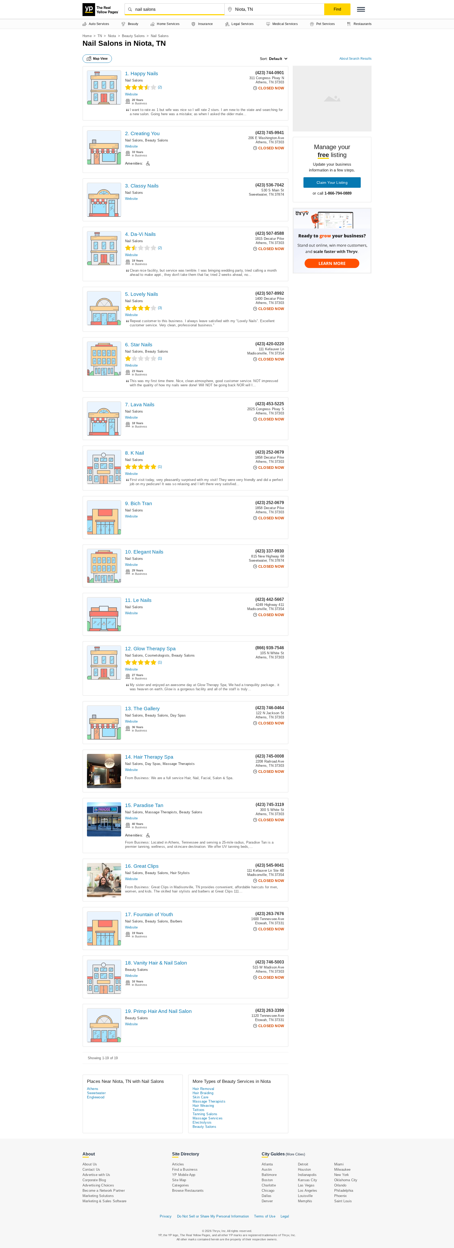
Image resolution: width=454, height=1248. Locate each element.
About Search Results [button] (355, 58)
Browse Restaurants (188, 1191)
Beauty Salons (133, 36)
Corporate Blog (94, 1180)
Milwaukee (342, 1169)
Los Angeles (307, 1191)
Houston (304, 1169)
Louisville (305, 1196)
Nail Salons (134, 80)
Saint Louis (343, 1201)
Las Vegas (306, 1185)
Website (131, 94)
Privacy (166, 1216)
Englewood (96, 1097)
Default (275, 59)
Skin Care (201, 1097)
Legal (285, 1216)
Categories (180, 1185)
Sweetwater (96, 1093)
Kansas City (307, 1180)
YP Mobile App (183, 1175)
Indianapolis (307, 1175)
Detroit (303, 1164)
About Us (89, 1164)
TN (99, 36)
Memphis (305, 1201)
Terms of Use (264, 1216)
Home (87, 36)
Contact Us (91, 1169)
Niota (112, 36)
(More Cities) (295, 1154)
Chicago (268, 1191)
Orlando (340, 1185)
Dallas (266, 1196)
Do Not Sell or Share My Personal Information (213, 1216)
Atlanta (267, 1164)
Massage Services (208, 1118)
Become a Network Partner (103, 1191)
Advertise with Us (96, 1175)
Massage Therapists (179, 764)
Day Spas (178, 715)
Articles (178, 1164)
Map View (100, 58)
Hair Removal (203, 1089)
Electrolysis (202, 1122)
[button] (361, 9)
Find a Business (185, 1169)
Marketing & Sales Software (104, 1201)
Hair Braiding (203, 1093)
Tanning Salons (205, 1114)
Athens (92, 1089)
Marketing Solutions (98, 1196)
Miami (339, 1164)
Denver (267, 1201)
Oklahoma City (346, 1180)
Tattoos (199, 1110)
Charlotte (269, 1185)
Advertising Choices (98, 1185)
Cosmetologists (157, 655)
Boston (267, 1180)
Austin (267, 1169)
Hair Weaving (203, 1106)
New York (341, 1175)
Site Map (179, 1180)
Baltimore (269, 1175)
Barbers (176, 921)
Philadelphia (343, 1191)
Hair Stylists (180, 873)
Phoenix (340, 1196)
